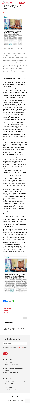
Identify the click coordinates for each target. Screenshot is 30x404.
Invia (5, 353)
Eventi (6, 312)
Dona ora (22, 2)
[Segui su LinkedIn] (18, 396)
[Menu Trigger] (26, 2)
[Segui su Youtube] (12, 396)
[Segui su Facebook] (15, 396)
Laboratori (7, 308)
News (4, 12)
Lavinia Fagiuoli (20, 400)
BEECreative (9, 400)
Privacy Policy (21, 347)
